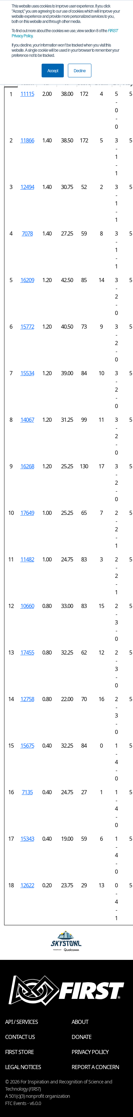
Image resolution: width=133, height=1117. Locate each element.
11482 (27, 559)
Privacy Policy (90, 1052)
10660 (27, 606)
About (80, 1022)
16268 (27, 466)
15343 (27, 838)
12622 (27, 885)
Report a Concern (95, 1067)
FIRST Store (19, 1052)
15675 (27, 745)
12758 (27, 699)
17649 (27, 513)
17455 (27, 652)
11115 (27, 94)
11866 (27, 140)
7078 (27, 233)
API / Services (21, 1022)
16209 (27, 280)
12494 (27, 187)
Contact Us (20, 1037)
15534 (27, 373)
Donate (81, 1037)
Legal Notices (23, 1067)
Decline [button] (80, 70)
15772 (27, 326)
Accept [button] (52, 70)
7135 (27, 792)
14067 (27, 419)
